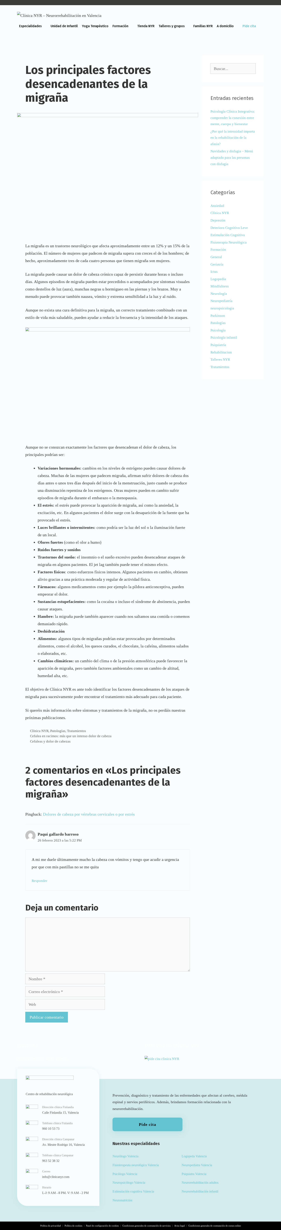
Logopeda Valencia (194, 1156)
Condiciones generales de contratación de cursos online (214, 1225)
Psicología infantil (223, 337)
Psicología (218, 330)
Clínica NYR (39, 731)
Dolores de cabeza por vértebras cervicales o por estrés (89, 814)
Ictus (214, 272)
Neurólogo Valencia (125, 1156)
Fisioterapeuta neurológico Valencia (136, 1165)
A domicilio (225, 26)
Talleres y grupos (172, 26)
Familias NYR (203, 26)
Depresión (217, 220)
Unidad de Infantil (64, 26)
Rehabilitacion (221, 352)
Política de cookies (73, 1225)
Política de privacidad (50, 1225)
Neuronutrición (122, 1200)
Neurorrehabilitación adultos (200, 1182)
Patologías (57, 731)
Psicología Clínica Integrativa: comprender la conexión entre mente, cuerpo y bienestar (232, 118)
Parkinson (217, 316)
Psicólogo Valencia (125, 1174)
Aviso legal (179, 1225)
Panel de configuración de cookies (102, 1225)
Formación (120, 26)
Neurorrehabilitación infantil (200, 1191)
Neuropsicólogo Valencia (129, 1182)
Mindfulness (219, 286)
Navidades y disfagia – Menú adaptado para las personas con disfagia (231, 157)
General (216, 257)
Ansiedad (217, 206)
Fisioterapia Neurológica (228, 242)
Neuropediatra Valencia (197, 1165)
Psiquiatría (218, 345)
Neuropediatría (221, 301)
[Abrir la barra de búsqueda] (259, 40)
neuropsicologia (222, 308)
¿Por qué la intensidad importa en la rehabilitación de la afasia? (232, 137)
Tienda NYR (145, 26)
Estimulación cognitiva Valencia (133, 1191)
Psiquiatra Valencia (194, 1174)
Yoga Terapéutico (95, 26)
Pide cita (249, 26)
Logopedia (218, 279)
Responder (39, 881)
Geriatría (216, 264)
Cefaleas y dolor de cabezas (50, 741)
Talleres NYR (220, 359)
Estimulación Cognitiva (227, 235)
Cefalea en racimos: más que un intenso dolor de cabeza (70, 736)
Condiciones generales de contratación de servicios (146, 1225)
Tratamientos (76, 731)
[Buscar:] (233, 69)
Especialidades (30, 26)
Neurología (218, 294)
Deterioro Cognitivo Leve (229, 228)
